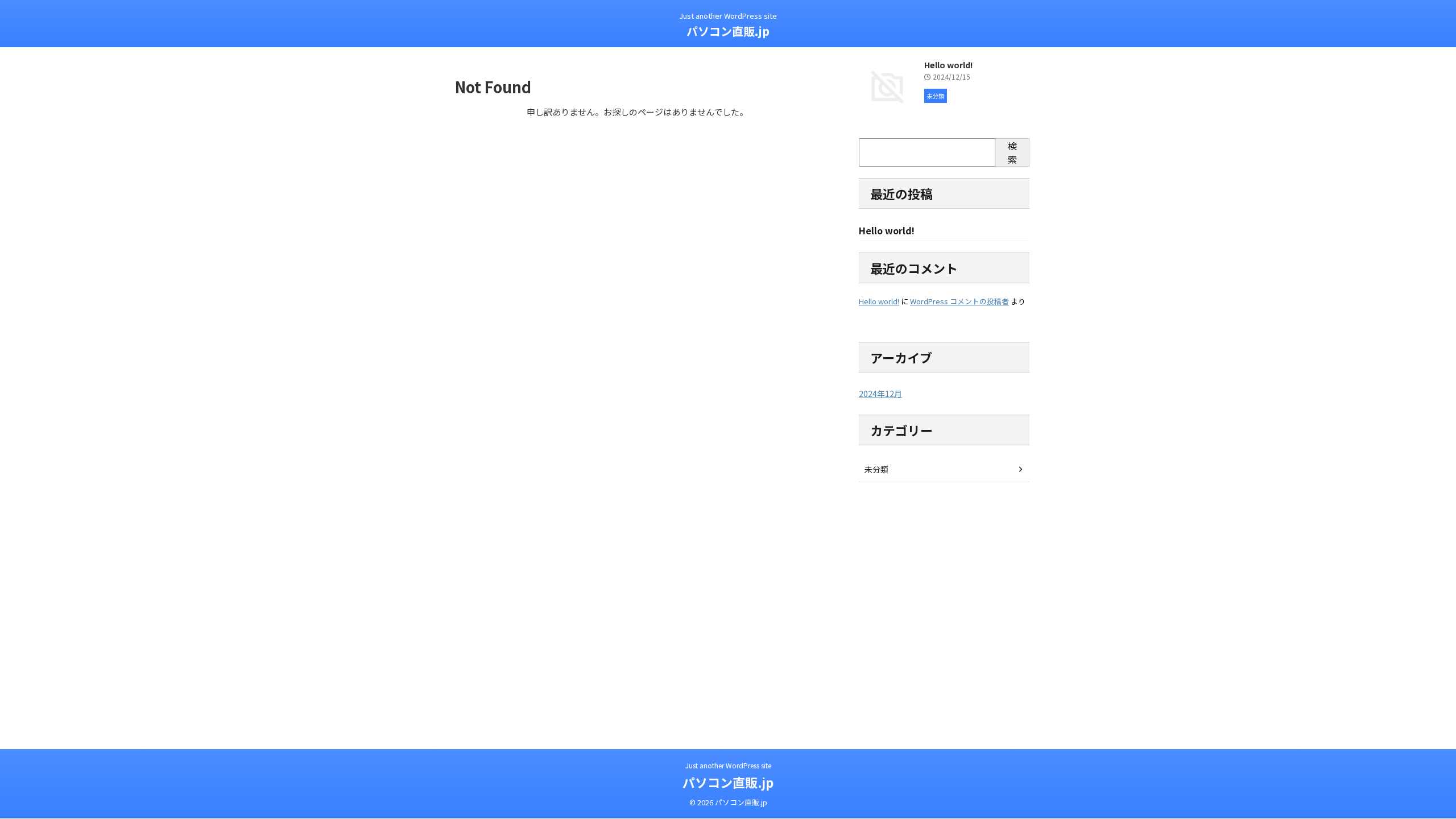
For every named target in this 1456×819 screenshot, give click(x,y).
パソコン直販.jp (728, 31)
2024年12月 (880, 393)
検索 (1012, 152)
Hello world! (948, 65)
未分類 (876, 469)
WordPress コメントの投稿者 (959, 301)
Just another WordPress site (728, 765)
